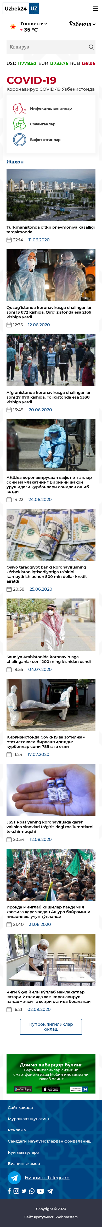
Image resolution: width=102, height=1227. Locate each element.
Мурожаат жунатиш (28, 1118)
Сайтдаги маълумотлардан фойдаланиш (50, 1141)
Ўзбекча (80, 24)
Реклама (17, 1130)
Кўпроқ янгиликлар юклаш (51, 1027)
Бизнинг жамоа (24, 1163)
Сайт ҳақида (20, 1107)
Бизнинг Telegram (47, 1178)
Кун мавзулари (23, 1152)
